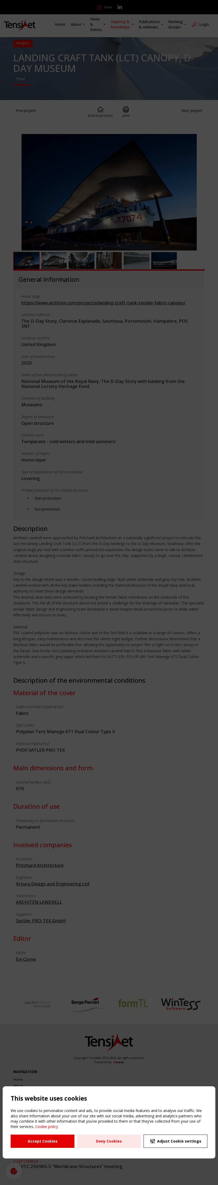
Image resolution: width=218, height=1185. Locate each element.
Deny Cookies (109, 1141)
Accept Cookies (42, 1141)
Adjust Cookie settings (179, 1141)
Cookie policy (46, 1126)
